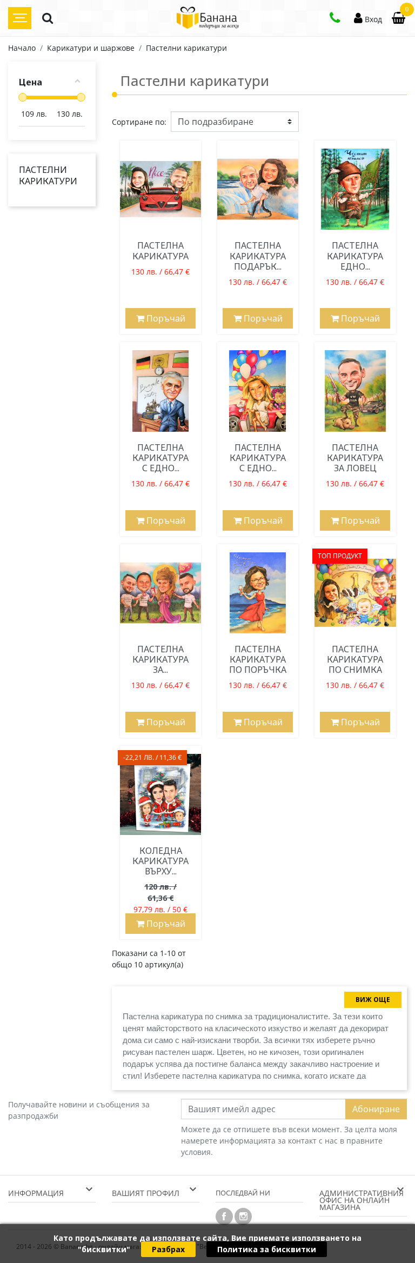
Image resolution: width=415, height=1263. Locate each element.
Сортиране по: (139, 122)
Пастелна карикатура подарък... (258, 255)
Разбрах (168, 1249)
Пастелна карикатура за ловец (355, 458)
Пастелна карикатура (160, 250)
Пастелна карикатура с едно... (160, 458)
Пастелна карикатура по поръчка (257, 659)
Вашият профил (145, 1193)
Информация (36, 1193)
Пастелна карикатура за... (160, 659)
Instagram (243, 1216)
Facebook (224, 1216)
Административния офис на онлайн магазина (361, 1200)
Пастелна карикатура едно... (355, 255)
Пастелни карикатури (48, 175)
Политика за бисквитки (266, 1249)
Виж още (373, 999)
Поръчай (164, 318)
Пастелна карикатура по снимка (355, 659)
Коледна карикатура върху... (160, 861)
